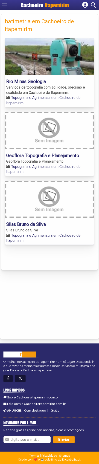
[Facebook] (8, 378)
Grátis (55, 410)
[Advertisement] (38, 306)
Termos (34, 455)
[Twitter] (20, 378)
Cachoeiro (45, 5)
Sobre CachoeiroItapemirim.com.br (33, 397)
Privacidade (49, 455)
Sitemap (64, 455)
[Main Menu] (4, 5)
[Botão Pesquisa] (94, 5)
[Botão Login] (85, 5)
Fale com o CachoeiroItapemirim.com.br (36, 404)
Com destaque (35, 410)
